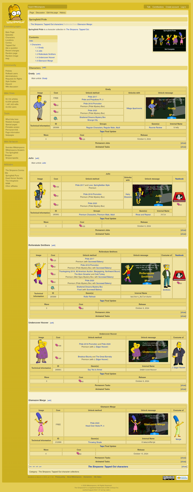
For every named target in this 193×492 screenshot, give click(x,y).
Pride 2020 (92, 110)
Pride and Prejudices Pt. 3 (92, 99)
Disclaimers (88, 477)
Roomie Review (155, 127)
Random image (12, 55)
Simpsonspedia (12, 158)
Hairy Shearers (128, 195)
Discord (9, 84)
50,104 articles (12, 99)
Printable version (12, 127)
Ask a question (12, 48)
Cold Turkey (100, 274)
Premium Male (103, 214)
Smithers (166, 289)
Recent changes (12, 50)
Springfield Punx (12, 175)
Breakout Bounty (85, 356)
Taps (102, 131)
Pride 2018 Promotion (93, 103)
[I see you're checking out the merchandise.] (148, 434)
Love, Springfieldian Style (99, 185)
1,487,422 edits (12, 104)
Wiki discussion (12, 86)
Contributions (158, 6)
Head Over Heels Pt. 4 (95, 425)
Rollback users (12, 73)
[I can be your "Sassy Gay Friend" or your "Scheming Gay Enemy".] (152, 205)
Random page (11, 53)
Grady (44, 78)
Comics (9, 42)
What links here (12, 119)
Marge (178, 439)
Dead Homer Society (14, 178)
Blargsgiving (99, 271)
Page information (13, 132)
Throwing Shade (95, 442)
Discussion (40, 12)
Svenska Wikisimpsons (15, 147)
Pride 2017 (92, 96)
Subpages (10, 135)
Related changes (13, 121)
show (183, 143)
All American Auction (84, 271)
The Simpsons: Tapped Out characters (47, 24)
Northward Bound (112, 271)
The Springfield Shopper (11, 154)
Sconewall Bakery (95, 261)
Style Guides (11, 81)
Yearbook (179, 178)
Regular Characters (94, 127)
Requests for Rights (14, 78)
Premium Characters (87, 214)
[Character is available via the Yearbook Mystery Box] (179, 201)
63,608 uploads (12, 101)
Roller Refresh (90, 296)
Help (7, 58)
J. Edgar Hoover (101, 346)
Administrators (11, 76)
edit (44, 67)
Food (79, 289)
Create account (172, 6)
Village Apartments (134, 108)
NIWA (8, 183)
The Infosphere (12, 180)
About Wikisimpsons (74, 477)
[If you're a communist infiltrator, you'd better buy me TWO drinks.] (148, 361)
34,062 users (11, 106)
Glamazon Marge (84, 24)
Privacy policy (60, 477)
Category (33, 471)
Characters (10, 37)
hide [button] (31, 40)
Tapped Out (10, 45)
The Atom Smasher (82, 274)
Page (32, 12)
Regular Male (109, 127)
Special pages (11, 124)
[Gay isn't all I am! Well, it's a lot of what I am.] (165, 118)
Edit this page (52, 12)
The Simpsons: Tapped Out (77, 29)
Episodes (9, 34)
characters (108, 466)
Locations (10, 40)
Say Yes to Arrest (95, 369)
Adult (118, 127)
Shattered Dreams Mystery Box (93, 117)
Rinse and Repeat (143, 214)
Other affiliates (12, 186)
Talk (148, 6)
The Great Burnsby (104, 356)
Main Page (10, 32)
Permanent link (12, 129)
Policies (9, 70)
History (63, 12)
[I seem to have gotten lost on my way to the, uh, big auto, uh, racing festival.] (141, 283)
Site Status (97, 477)
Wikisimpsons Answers (15, 150)
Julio (44, 163)
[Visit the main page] (15, 20)
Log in (183, 6)
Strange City (92, 120)
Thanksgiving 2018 (67, 271)
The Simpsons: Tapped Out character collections (59, 471)
